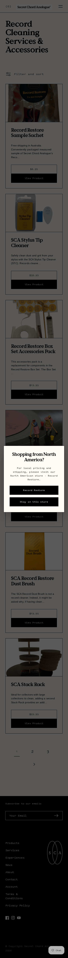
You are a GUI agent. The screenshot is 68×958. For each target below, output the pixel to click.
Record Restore (34, 490)
